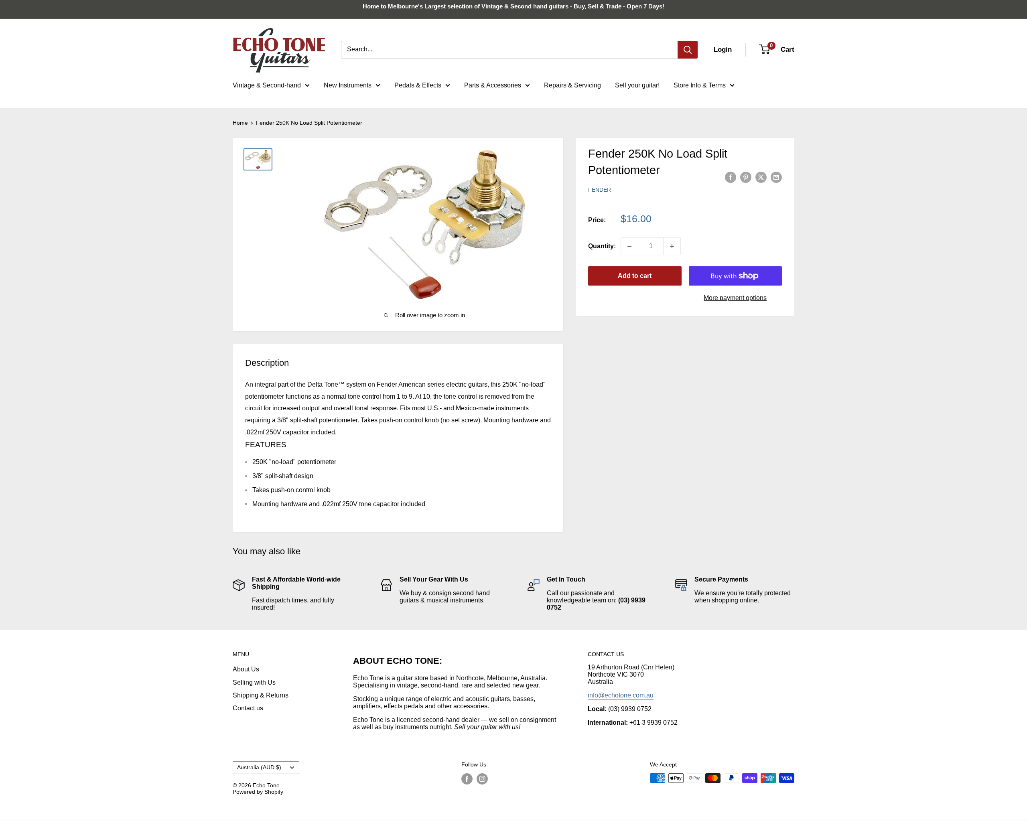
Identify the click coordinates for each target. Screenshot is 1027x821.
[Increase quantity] (672, 246)
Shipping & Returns (260, 695)
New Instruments (347, 85)
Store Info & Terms (700, 85)
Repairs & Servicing (572, 85)
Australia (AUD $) (259, 767)
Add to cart (635, 275)
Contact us (248, 708)
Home (240, 123)
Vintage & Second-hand (267, 85)
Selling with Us (254, 682)
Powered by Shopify (258, 792)
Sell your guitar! (637, 85)
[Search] (688, 50)
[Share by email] (776, 177)
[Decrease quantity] (629, 246)
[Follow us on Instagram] (482, 779)
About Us (246, 669)
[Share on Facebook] (730, 177)
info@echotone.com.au (621, 695)
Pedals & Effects (417, 85)
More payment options (735, 297)
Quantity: (602, 246)
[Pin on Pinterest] (745, 177)
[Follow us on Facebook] (467, 779)
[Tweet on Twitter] (761, 177)
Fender (599, 189)
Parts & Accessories (492, 85)
